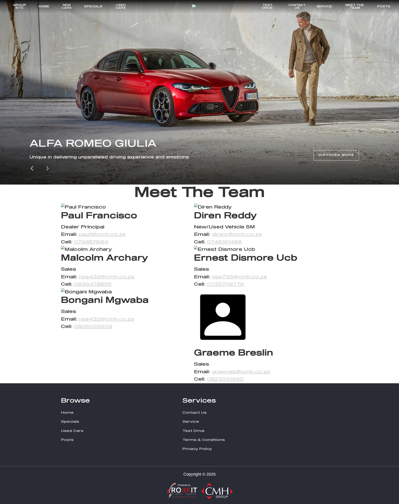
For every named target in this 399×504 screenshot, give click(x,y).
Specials (93, 6)
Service (324, 6)
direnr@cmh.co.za (237, 234)
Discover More (336, 155)
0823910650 (225, 379)
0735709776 (225, 284)
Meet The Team (354, 6)
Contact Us (297, 6)
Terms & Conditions (203, 440)
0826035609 (93, 326)
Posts (383, 6)
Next (47, 168)
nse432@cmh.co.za (106, 319)
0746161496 (224, 242)
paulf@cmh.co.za (102, 234)
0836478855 (93, 284)
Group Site (19, 6)
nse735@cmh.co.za (239, 277)
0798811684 (91, 242)
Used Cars (120, 6)
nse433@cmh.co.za (106, 277)
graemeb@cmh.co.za (241, 372)
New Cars (66, 6)
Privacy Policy (197, 449)
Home (44, 6)
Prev (32, 168)
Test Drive (267, 6)
